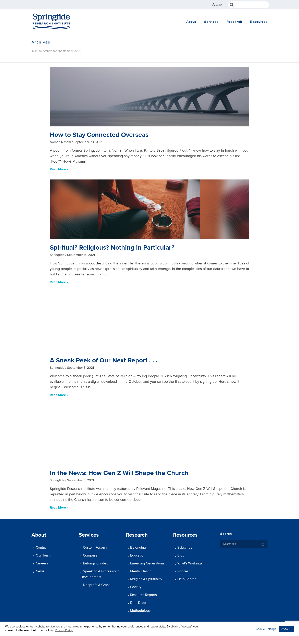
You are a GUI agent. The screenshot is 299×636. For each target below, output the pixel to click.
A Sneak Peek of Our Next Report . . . (103, 360)
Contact (41, 547)
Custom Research (96, 547)
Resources (258, 22)
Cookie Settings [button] (266, 629)
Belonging (138, 547)
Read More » (59, 169)
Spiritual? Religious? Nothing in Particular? (112, 247)
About (191, 22)
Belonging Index (95, 563)
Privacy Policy (64, 630)
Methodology (140, 611)
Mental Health (140, 571)
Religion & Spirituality (146, 579)
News (40, 571)
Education (137, 555)
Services (211, 22)
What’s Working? (189, 563)
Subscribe (185, 547)
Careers (42, 563)
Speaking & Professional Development (100, 574)
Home (221, 58)
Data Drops (138, 603)
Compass (90, 555)
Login (219, 4)
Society (135, 587)
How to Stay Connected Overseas (99, 135)
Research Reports (143, 595)
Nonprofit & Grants (97, 585)
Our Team (43, 555)
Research (234, 22)
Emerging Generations (147, 563)
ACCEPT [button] (286, 629)
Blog (180, 555)
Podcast (183, 571)
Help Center (186, 579)
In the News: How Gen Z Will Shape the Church (119, 473)
